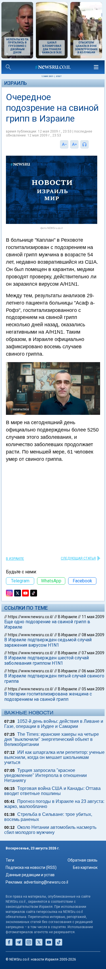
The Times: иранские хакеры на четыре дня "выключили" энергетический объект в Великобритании (51, 739)
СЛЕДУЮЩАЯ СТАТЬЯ (78, 558)
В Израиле (15, 559)
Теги (10, 860)
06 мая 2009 (93, 671)
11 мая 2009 (93, 617)
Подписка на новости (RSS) (31, 867)
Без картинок (85, 867)
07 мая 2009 (93, 653)
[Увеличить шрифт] (74, 144)
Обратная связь (83, 860)
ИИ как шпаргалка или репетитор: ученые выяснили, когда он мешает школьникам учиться (54, 757)
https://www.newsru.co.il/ (30, 617)
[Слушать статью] (90, 144)
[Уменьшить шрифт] (64, 144)
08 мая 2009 (93, 635)
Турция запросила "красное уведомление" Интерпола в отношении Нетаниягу (45, 775)
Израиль (15, 83)
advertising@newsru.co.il (46, 882)
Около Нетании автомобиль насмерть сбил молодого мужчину (50, 830)
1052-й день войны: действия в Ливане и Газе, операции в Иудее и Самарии (53, 724)
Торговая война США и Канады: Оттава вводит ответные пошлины (52, 791)
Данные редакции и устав (30, 875)
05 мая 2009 (93, 689)
